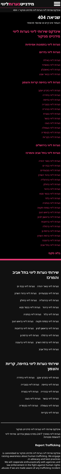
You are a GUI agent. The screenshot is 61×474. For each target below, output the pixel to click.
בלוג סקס (54, 253)
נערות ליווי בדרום (49, 52)
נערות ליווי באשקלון (50, 69)
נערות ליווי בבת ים (51, 165)
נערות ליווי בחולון (51, 184)
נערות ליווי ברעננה (51, 240)
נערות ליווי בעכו (52, 123)
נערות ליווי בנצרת (51, 113)
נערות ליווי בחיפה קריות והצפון (41, 82)
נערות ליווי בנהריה (51, 109)
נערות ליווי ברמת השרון (48, 235)
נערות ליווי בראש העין (49, 212)
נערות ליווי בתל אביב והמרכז (43, 153)
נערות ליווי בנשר (52, 118)
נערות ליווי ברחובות (50, 221)
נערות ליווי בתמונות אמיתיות (42, 44)
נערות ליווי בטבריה (51, 104)
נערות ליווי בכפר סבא (49, 193)
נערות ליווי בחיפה (51, 99)
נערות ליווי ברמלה (51, 226)
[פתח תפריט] (57, 4)
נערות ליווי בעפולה (51, 127)
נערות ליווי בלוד (52, 198)
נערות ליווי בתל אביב (50, 244)
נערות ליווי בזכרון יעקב (49, 90)
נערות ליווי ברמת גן (51, 230)
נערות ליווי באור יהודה (49, 160)
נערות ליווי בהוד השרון (49, 174)
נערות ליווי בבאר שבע (49, 74)
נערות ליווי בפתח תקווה (48, 207)
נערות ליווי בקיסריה (50, 132)
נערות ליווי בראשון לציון (49, 216)
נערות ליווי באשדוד (51, 64)
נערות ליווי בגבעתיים (50, 170)
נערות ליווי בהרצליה (50, 179)
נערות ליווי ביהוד (52, 188)
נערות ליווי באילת (51, 60)
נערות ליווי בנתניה (51, 202)
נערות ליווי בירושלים (48, 145)
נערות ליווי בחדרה (51, 95)
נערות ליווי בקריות (51, 137)
